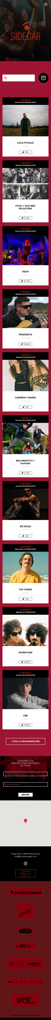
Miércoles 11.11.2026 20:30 (25, 549)
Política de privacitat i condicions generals (25, 1015)
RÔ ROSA (25, 526)
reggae (25, 275)
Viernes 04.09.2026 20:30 (25, 102)
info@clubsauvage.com (25, 856)
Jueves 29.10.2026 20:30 (25, 486)
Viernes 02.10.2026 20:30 (25, 231)
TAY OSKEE (25, 589)
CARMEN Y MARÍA (25, 397)
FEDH (25, 271)
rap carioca (25, 529)
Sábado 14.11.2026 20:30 (25, 612)
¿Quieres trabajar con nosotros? (25, 873)
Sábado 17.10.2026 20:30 (25, 357)
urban (25, 719)
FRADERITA (25, 334)
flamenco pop (25, 338)
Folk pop (25, 146)
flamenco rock (25, 656)
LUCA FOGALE (25, 142)
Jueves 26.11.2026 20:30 (25, 675)
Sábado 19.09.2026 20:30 (25, 165)
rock (25, 212)
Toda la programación (25, 741)
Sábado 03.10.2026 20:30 (25, 294)
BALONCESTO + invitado (25, 462)
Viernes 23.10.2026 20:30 (25, 420)
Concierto (25, 100)
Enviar (25, 795)
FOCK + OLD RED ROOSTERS (25, 207)
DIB (25, 715)
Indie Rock (25, 466)
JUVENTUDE (25, 652)
